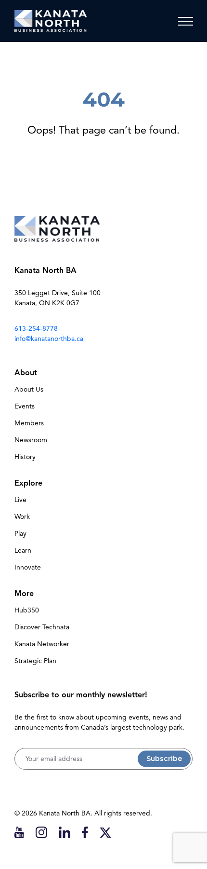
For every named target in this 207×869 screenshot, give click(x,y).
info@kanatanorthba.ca (48, 339)
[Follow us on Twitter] (105, 832)
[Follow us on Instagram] (41, 832)
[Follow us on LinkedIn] (64, 832)
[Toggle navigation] (185, 21)
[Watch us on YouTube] (19, 832)
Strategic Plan (35, 661)
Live (20, 500)
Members (29, 423)
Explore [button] (28, 483)
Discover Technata (41, 627)
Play (20, 534)
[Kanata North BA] (50, 21)
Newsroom (30, 440)
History (25, 457)
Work (22, 517)
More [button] (24, 593)
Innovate (27, 567)
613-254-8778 (36, 329)
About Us (28, 389)
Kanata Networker (41, 644)
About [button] (25, 373)
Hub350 (26, 610)
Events (24, 406)
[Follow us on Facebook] (85, 832)
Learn (22, 550)
